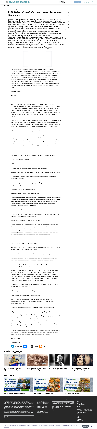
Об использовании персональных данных (13, 417)
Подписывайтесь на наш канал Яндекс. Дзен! (69, 2)
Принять (85, 426)
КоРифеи (77, 2)
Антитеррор (6, 416)
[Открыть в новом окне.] (16, 346)
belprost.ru (30, 407)
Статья (6, 5)
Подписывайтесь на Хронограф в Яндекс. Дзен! (86, 2)
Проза (9, 9)
